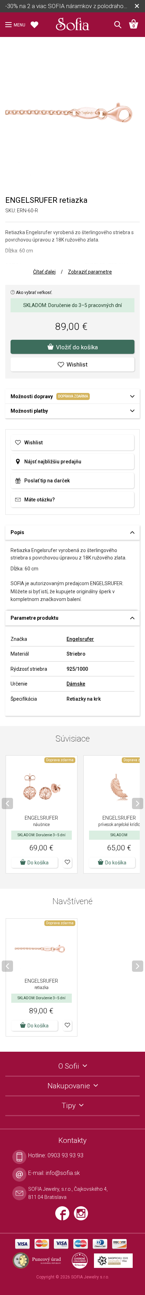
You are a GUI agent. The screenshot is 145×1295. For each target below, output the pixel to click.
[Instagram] (83, 1216)
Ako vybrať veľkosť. (33, 292)
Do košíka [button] (38, 862)
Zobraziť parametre (90, 271)
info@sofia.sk (63, 1173)
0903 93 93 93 (65, 1155)
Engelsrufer (80, 639)
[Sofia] (72, 22)
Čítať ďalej (44, 271)
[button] (67, 862)
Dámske (76, 684)
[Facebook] (64, 1216)
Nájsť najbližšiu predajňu (52, 461)
